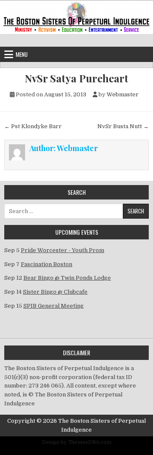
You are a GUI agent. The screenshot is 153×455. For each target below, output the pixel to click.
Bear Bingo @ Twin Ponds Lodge (67, 278)
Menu (22, 54)
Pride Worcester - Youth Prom (62, 250)
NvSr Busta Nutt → (123, 126)
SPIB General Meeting (53, 306)
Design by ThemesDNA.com (76, 442)
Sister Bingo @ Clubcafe (55, 292)
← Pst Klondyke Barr (33, 126)
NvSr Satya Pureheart (76, 78)
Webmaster (123, 94)
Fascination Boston (46, 264)
